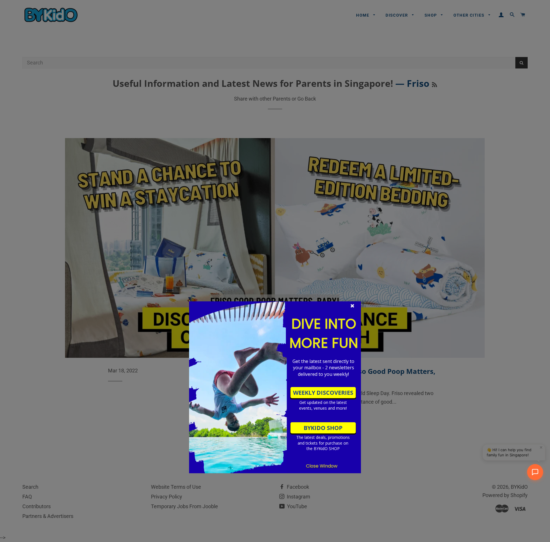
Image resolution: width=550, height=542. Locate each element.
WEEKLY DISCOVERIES (323, 392)
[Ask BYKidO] (535, 472)
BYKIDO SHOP (323, 428)
